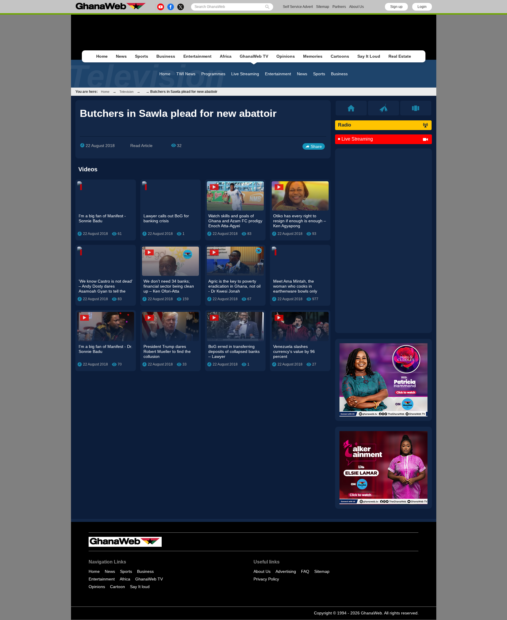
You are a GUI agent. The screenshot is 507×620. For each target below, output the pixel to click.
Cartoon (117, 586)
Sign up (396, 7)
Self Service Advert (298, 7)
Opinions (285, 56)
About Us (356, 7)
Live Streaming (245, 73)
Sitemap (322, 7)
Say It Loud (368, 56)
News (121, 56)
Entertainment (197, 56)
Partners (339, 7)
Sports (141, 56)
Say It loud (140, 586)
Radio (344, 124)
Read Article (141, 145)
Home (102, 56)
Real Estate (399, 56)
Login (422, 7)
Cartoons (340, 56)
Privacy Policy (266, 579)
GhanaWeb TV (254, 56)
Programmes (213, 73)
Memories (312, 56)
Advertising (286, 571)
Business (165, 56)
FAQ (305, 571)
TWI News (185, 73)
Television (126, 91)
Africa (225, 56)
